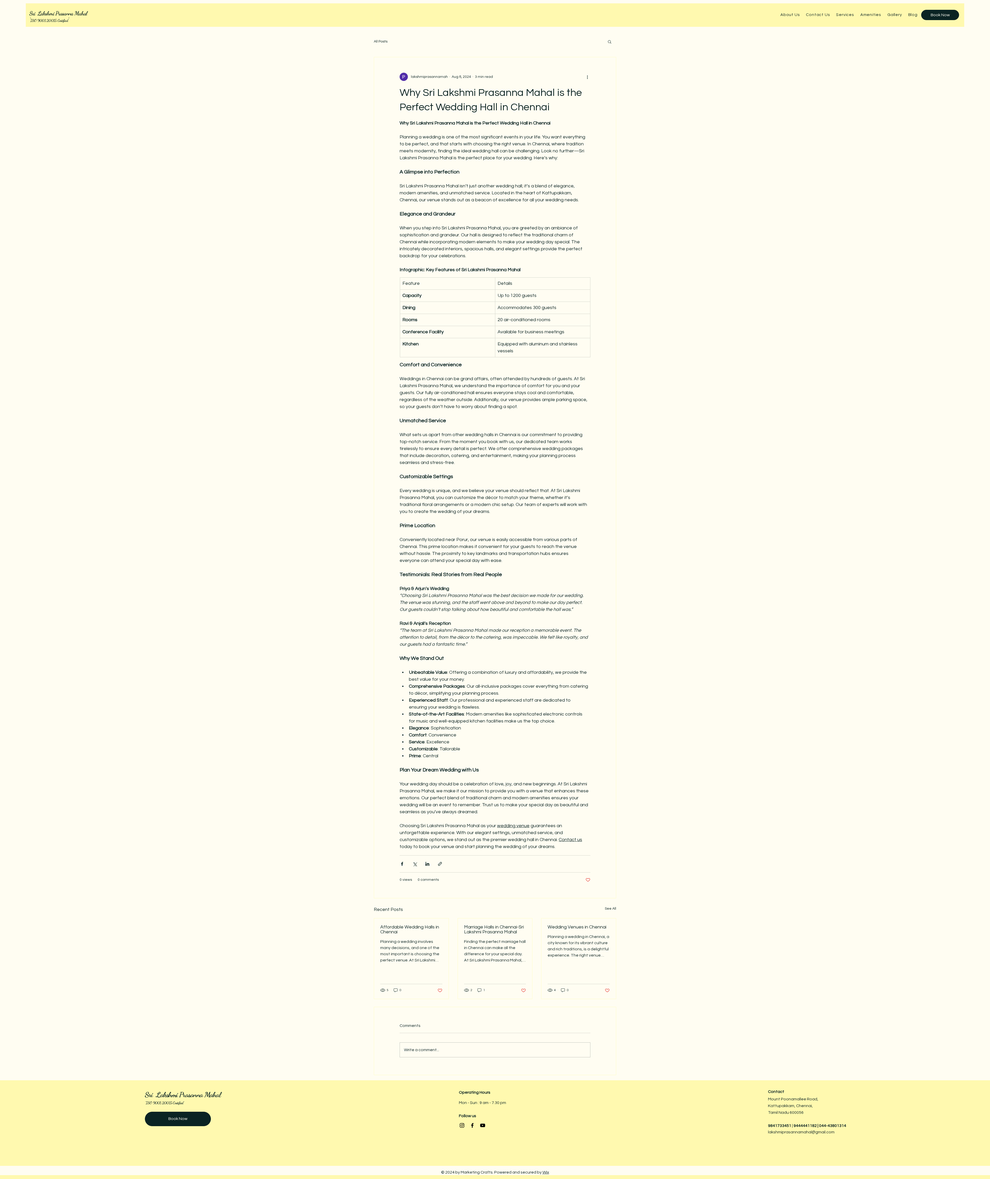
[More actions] (587, 77)
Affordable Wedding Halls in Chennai (409, 929)
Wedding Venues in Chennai (577, 927)
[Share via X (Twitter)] (414, 863)
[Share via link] (440, 863)
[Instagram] (462, 1125)
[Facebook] (472, 1125)
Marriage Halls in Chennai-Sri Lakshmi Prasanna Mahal (494, 929)
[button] (609, 41)
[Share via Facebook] (402, 863)
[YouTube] (483, 1125)
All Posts (380, 41)
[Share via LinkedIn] (427, 863)
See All (610, 908)
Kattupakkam (781, 1106)
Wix (545, 1172)
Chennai (804, 1106)
